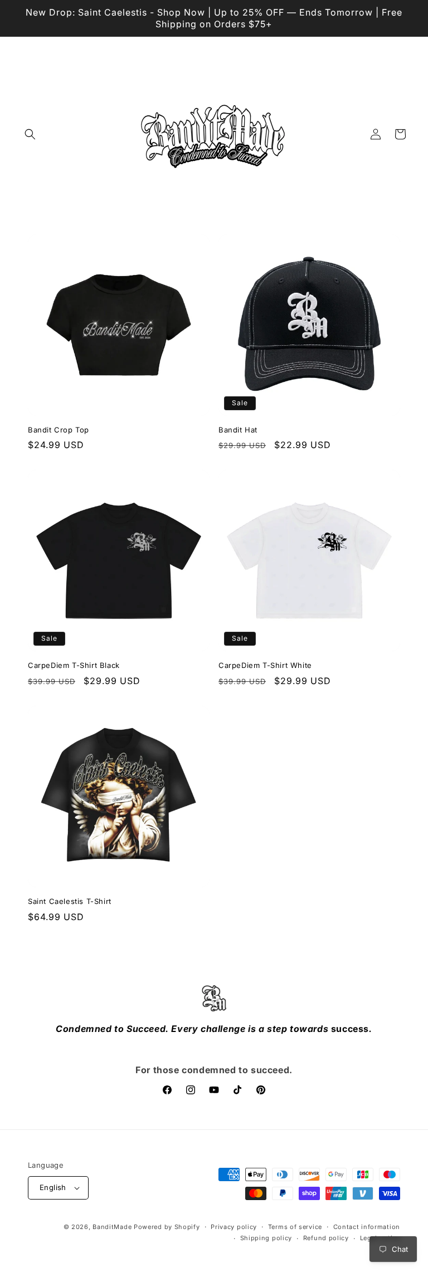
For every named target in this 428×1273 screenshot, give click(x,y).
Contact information (366, 1227)
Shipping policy (266, 1238)
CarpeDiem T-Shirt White (265, 665)
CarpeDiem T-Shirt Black (74, 665)
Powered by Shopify (167, 1227)
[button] (30, 134)
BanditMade (112, 1227)
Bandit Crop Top (58, 429)
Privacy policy (234, 1227)
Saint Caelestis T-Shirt (69, 901)
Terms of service (295, 1227)
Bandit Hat (237, 429)
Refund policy (326, 1238)
